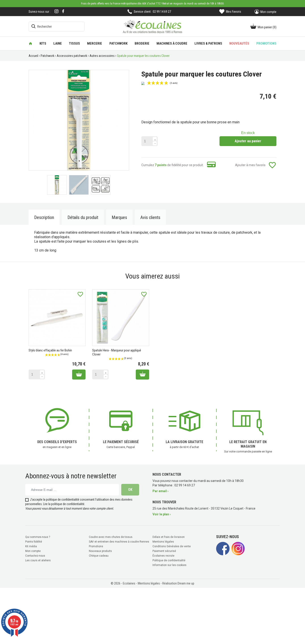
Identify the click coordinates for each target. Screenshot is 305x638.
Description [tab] (44, 217)
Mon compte (33, 551)
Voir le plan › (161, 514)
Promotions (96, 546)
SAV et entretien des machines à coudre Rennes (119, 541)
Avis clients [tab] (150, 217)
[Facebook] (63, 11)
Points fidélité (33, 541)
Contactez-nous (35, 555)
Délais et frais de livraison (168, 537)
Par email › (160, 491)
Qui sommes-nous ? (37, 537)
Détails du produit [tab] (82, 217)
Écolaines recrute (163, 555)
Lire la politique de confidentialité (63, 504)
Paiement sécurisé (164, 551)
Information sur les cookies (169, 565)
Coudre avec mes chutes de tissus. (111, 537)
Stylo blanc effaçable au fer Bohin (50, 350)
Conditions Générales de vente (171, 546)
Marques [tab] (119, 217)
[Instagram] (56, 12)
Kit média (31, 546)
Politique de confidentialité (168, 560)
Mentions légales (163, 541)
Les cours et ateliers (38, 560)
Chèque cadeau (99, 555)
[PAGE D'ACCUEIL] (30, 43)
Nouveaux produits (100, 551)
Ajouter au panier (248, 141)
